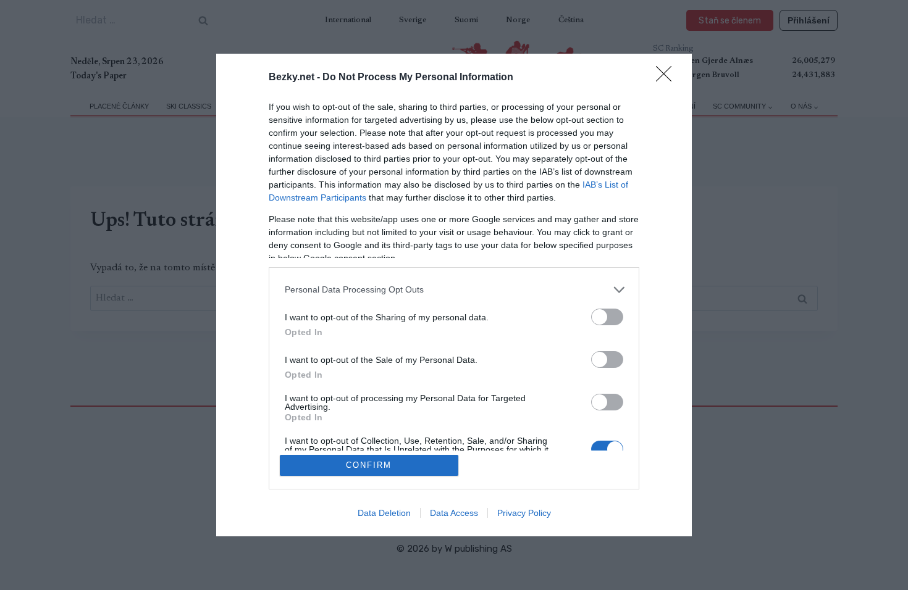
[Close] (667, 77)
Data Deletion (384, 513)
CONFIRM (369, 465)
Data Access (454, 513)
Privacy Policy (524, 513)
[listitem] (454, 289)
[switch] (607, 317)
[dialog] (454, 295)
